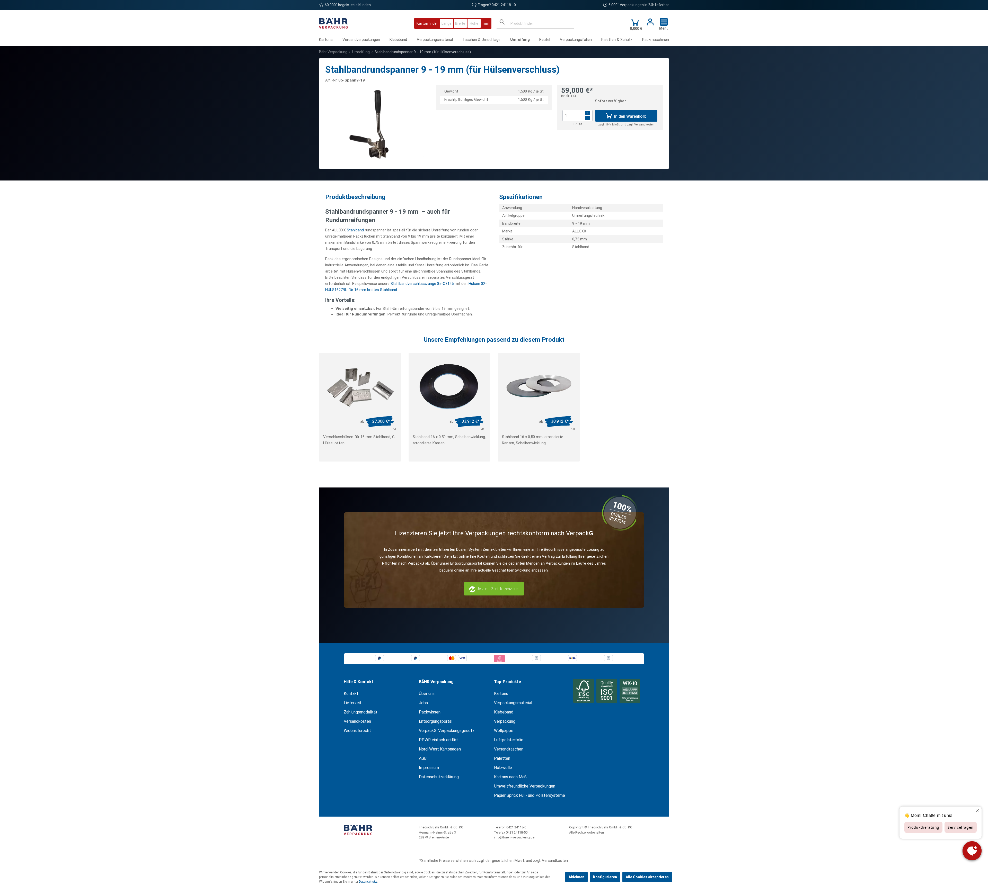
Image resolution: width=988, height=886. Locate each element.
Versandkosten (357, 721)
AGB (423, 758)
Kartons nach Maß (510, 776)
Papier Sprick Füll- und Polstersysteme (529, 795)
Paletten (502, 758)
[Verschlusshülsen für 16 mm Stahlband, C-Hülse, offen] (360, 386)
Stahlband (355, 230)
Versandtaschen (508, 749)
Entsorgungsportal (435, 721)
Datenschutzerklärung (439, 776)
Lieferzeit (352, 702)
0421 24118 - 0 (504, 5)
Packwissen (429, 712)
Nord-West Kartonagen (440, 749)
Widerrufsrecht (357, 730)
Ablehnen (576, 877)
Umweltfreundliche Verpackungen (524, 786)
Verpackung (504, 721)
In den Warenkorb (630, 116)
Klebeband (503, 712)
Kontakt (351, 693)
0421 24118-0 (516, 827)
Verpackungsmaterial (513, 702)
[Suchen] (502, 23)
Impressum (429, 767)
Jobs (423, 702)
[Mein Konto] (648, 22)
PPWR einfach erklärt (438, 739)
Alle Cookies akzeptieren (647, 877)
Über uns (427, 693)
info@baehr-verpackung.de (514, 837)
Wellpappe (503, 730)
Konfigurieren (605, 877)
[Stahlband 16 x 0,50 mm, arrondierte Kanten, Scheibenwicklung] (539, 386)
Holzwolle (503, 767)
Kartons (501, 693)
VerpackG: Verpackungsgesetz (446, 730)
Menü (663, 28)
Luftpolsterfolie (508, 739)
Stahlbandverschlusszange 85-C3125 (422, 283)
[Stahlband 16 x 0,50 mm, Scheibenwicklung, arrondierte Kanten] (449, 386)
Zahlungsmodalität (360, 712)
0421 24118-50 (516, 832)
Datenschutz (368, 881)
